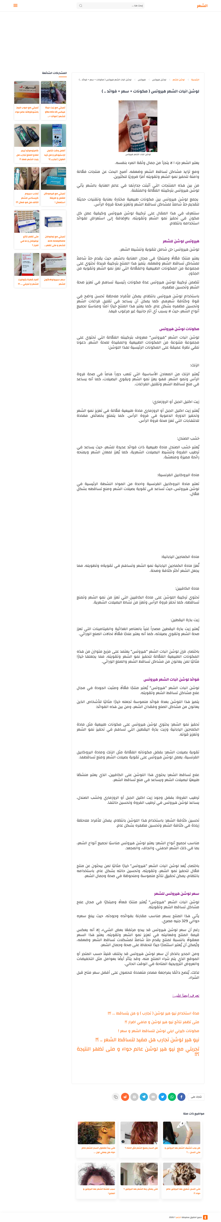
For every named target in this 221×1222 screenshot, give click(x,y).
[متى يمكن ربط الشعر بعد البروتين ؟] (139, 1174)
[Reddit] (125, 1098)
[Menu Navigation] (15, 5)
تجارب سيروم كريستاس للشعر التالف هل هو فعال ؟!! (27, 198)
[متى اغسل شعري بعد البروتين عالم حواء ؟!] (181, 1174)
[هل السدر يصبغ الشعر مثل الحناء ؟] (139, 1133)
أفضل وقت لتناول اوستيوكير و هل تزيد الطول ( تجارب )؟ (54, 154)
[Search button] (81, 5)
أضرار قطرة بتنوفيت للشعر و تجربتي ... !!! (28, 281)
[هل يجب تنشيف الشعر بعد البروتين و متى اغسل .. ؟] (181, 1133)
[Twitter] (163, 1098)
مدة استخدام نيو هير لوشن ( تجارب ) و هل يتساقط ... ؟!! (153, 1013)
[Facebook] (182, 1098)
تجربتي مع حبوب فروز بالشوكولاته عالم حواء (27, 109)
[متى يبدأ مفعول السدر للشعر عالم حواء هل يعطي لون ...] (96, 1133)
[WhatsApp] (172, 1098)
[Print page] (135, 1098)
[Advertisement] (110, 45)
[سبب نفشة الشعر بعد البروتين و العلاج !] (96, 1174)
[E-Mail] (154, 1098)
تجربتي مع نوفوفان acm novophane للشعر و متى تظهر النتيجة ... (55, 241)
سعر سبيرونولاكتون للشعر (54, 281)
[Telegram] (144, 1098)
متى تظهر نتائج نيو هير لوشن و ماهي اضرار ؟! (162, 1022)
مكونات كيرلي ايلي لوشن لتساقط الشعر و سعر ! (158, 1030)
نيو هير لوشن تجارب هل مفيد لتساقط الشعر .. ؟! (147, 1039)
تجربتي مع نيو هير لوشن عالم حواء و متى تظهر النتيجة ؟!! (138, 1051)
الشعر (202, 5)
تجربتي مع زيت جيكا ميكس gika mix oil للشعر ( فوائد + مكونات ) (55, 111)
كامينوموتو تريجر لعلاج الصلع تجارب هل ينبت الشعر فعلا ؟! (27, 154)
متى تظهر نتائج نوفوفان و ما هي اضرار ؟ (29, 241)
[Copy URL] (116, 1098)
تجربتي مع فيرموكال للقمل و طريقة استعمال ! (54, 198)
